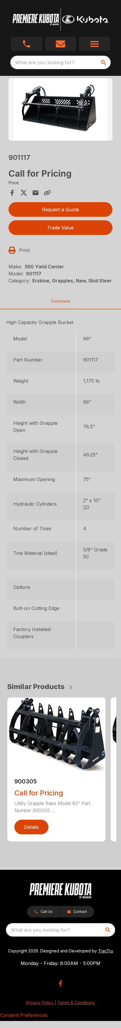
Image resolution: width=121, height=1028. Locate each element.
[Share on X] (23, 192)
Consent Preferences (24, 1015)
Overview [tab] (60, 301)
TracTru (105, 950)
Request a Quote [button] (60, 209)
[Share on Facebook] (12, 192)
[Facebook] (60, 983)
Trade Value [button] (60, 228)
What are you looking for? (44, 62)
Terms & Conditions (76, 1002)
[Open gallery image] (61, 109)
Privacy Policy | (41, 1002)
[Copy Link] (47, 192)
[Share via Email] (35, 192)
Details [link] (31, 827)
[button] (26, 44)
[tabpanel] (61, 110)
